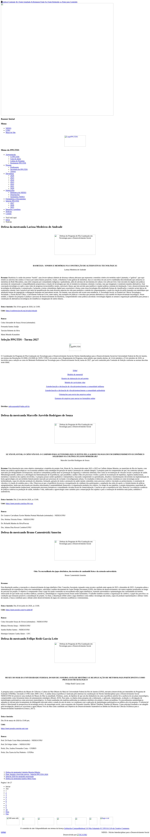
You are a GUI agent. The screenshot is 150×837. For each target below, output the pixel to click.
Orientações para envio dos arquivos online (75, 394)
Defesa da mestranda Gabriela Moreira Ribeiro (23, 772)
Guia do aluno (15, 159)
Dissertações (15, 195)
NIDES (8, 128)
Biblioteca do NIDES (18, 193)
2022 (12, 184)
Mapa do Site (10, 132)
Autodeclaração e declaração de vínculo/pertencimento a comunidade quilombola (75, 390)
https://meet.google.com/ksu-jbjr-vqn (19, 503)
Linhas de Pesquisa (17, 161)
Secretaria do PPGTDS (19, 169)
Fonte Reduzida (52, 2)
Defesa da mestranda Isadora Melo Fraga (21, 779)
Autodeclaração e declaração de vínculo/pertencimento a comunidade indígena (75, 386)
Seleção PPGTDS (12, 201)
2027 (12, 203)
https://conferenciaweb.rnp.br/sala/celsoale (21, 311)
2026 (12, 176)
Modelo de (75, 382)
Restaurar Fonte (38, 2)
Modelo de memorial (75, 375)
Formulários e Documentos (16, 199)
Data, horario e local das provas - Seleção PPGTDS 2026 (27, 774)
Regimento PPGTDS (18, 163)
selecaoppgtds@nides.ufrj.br (19, 406)
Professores (14, 167)
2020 (12, 188)
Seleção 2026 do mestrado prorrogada (20, 776)
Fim (7, 814)
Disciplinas (10, 174)
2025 (12, 178)
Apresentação (11, 155)
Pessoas (8, 165)
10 (7, 810)
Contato (8, 214)
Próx (7, 812)
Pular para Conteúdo (68, 2)
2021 (12, 186)
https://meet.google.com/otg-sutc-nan (14, 728)
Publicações (10, 190)
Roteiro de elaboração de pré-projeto (75, 378)
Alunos (13, 171)
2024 (12, 180)
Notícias (9, 212)
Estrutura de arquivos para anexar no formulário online (75, 398)
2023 (12, 182)
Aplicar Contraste (8, 2)
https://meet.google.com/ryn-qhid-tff (19, 610)
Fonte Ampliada (23, 2)
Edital (75, 371)
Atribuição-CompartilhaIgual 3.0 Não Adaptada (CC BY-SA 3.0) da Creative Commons (96, 828)
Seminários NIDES (17, 197)
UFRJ (8, 130)
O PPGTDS (14, 157)
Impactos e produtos (13, 209)
